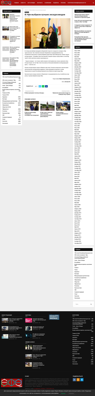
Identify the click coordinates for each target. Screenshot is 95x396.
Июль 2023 (77, 125)
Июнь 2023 (77, 127)
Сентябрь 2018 (77, 243)
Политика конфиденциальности (77, 2)
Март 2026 (76, 60)
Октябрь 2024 (77, 95)
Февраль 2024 (77, 111)
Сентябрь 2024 (77, 97)
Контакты (39, 2)
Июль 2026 (77, 52)
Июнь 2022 (77, 152)
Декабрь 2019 (77, 212)
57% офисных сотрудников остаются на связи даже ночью (39, 335)
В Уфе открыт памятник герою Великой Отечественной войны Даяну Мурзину (46, 114)
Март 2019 (76, 231)
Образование (5, 105)
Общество (27, 12)
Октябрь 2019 (77, 216)
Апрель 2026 (77, 58)
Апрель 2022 (77, 156)
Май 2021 (76, 178)
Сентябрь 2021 (77, 170)
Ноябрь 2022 (77, 141)
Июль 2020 (77, 198)
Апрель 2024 (77, 107)
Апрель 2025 (77, 83)
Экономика (5, 123)
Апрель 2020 (77, 204)
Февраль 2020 (77, 208)
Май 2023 (76, 129)
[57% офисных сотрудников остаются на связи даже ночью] (28, 335)
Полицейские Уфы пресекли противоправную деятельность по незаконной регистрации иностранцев (14, 61)
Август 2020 (77, 196)
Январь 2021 (77, 186)
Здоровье (4, 96)
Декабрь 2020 (77, 188)
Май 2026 (76, 56)
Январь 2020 (77, 210)
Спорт (3, 119)
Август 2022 (77, 148)
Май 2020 (76, 202)
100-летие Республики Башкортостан (11, 76)
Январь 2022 (77, 162)
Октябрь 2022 (77, 144)
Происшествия (6, 113)
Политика (4, 111)
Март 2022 (76, 158)
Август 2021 (77, 172)
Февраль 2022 (77, 160)
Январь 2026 (77, 64)
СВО (3, 115)
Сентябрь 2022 (77, 146)
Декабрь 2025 (77, 66)
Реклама (63, 2)
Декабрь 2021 (77, 164)
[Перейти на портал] (54, 319)
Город (3, 94)
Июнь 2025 (77, 79)
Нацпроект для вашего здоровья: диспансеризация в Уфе (39, 320)
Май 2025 (76, 81)
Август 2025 (77, 75)
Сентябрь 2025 (77, 73)
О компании (48, 2)
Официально (5, 109)
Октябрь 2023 (77, 119)
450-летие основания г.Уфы (9, 80)
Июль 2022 (77, 150)
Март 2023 (76, 133)
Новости (23, 2)
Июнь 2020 (77, 200)
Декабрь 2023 (77, 115)
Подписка (56, 2)
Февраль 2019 (77, 233)
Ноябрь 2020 (77, 190)
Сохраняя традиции (7, 117)
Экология (4, 121)
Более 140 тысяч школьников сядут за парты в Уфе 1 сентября (15, 28)
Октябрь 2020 (77, 192)
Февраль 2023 (77, 135)
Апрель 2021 (77, 180)
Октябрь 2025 (77, 71)
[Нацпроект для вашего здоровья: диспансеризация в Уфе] (28, 320)
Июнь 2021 (77, 176)
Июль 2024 (77, 101)
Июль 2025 (77, 77)
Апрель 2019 (77, 229)
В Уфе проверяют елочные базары (34, 93)
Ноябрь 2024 (77, 93)
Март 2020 (76, 206)
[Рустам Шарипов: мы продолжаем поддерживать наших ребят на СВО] (5, 328)
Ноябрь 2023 (77, 117)
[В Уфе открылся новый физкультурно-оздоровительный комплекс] (5, 336)
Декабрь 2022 (77, 139)
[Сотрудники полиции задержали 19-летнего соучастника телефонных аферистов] (5, 38)
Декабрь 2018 (77, 237)
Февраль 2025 (77, 87)
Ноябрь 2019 (77, 214)
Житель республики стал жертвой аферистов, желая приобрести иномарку (15, 50)
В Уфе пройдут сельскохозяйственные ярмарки (62, 114)
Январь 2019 (77, 235)
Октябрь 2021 (77, 168)
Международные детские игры (9, 101)
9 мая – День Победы (7, 85)
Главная (16, 2)
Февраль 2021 (77, 184)
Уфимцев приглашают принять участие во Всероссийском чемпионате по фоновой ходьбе (15, 18)
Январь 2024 (77, 113)
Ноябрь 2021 (77, 166)
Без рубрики (5, 87)
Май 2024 (76, 105)
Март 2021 (76, 182)
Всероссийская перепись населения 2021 (82, 330)
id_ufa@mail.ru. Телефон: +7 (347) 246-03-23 (44, 388)
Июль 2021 (77, 174)
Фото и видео (31, 2)
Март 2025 (76, 85)
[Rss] (78, 379)
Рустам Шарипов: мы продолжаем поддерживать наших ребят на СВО (15, 328)
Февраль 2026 (77, 62)
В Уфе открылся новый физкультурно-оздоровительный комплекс (15, 336)
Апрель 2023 (77, 131)
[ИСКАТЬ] (91, 304)
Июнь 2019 (77, 225)
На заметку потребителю (8, 103)
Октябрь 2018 (77, 241)
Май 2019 (76, 227)
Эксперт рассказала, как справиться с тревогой (38, 327)
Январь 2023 (77, 137)
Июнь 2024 (77, 103)
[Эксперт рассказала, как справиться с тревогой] (28, 328)
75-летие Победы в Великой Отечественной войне (81, 257)
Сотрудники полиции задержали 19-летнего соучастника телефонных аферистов (15, 39)
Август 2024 (77, 99)
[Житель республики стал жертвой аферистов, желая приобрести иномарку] (5, 49)
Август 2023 (77, 123)
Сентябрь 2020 (77, 194)
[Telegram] (81, 379)
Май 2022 (76, 154)
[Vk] (74, 379)
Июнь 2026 (77, 54)
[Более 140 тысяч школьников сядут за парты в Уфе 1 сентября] (5, 28)
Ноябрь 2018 (77, 239)
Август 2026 (77, 50)
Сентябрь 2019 (77, 218)
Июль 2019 (77, 223)
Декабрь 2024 (77, 91)
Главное (4, 92)
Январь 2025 (77, 89)
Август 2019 (77, 221)
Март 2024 (76, 109)
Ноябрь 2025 (77, 69)
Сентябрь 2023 (77, 121)
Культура (4, 98)
